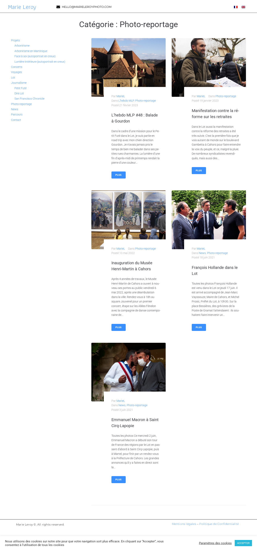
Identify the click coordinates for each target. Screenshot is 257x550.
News (202, 253)
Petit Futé (20, 88)
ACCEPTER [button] (243, 543)
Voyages (16, 72)
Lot (13, 77)
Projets (15, 40)
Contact (16, 119)
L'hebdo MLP (126, 100)
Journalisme (19, 82)
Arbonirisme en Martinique (30, 51)
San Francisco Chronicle (29, 98)
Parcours (16, 114)
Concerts (16, 66)
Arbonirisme (22, 45)
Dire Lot (19, 93)
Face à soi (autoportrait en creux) (35, 56)
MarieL (120, 96)
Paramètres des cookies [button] (215, 543)
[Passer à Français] (236, 6)
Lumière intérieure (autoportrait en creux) (39, 61)
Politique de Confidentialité (219, 524)
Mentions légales (184, 524)
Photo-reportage (145, 100)
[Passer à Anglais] (243, 6)
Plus (118, 175)
